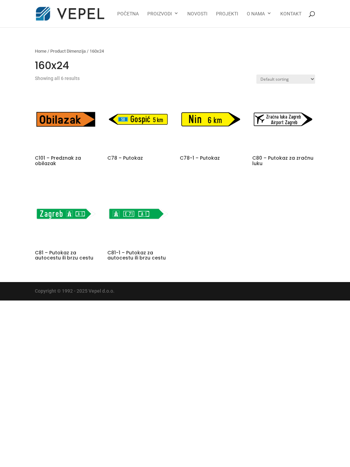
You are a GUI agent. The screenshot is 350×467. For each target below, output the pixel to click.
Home (40, 51)
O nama (256, 13)
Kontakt (290, 13)
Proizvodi (159, 13)
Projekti (227, 13)
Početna (128, 13)
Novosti (197, 13)
